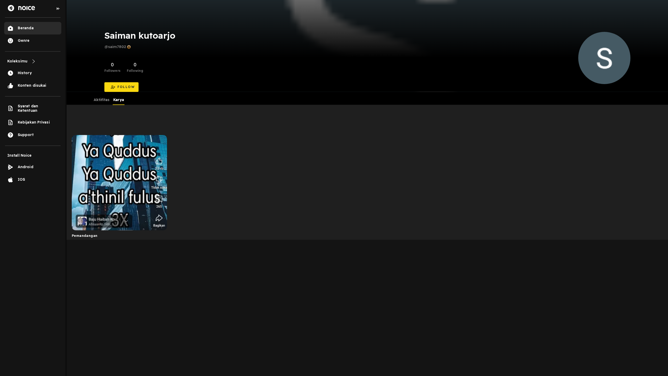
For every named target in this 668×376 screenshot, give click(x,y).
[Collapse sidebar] (58, 8)
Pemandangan (84, 235)
